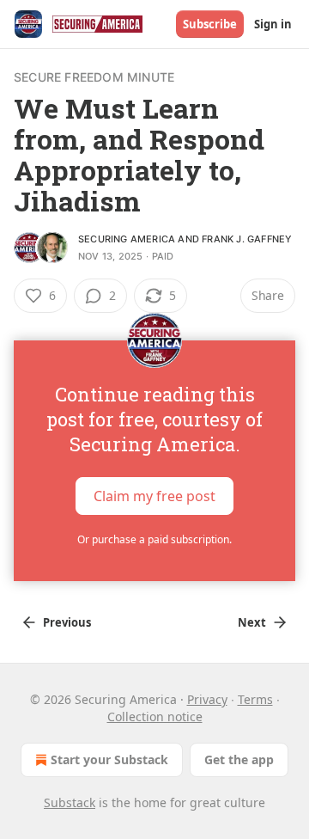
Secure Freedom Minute (94, 77)
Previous (67, 622)
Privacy (207, 699)
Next (252, 622)
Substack (69, 802)
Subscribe (210, 24)
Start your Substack (109, 759)
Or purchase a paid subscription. (154, 539)
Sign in (273, 24)
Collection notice (155, 716)
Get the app (239, 759)
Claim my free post (154, 496)
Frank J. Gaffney (247, 239)
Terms (255, 699)
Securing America (126, 239)
